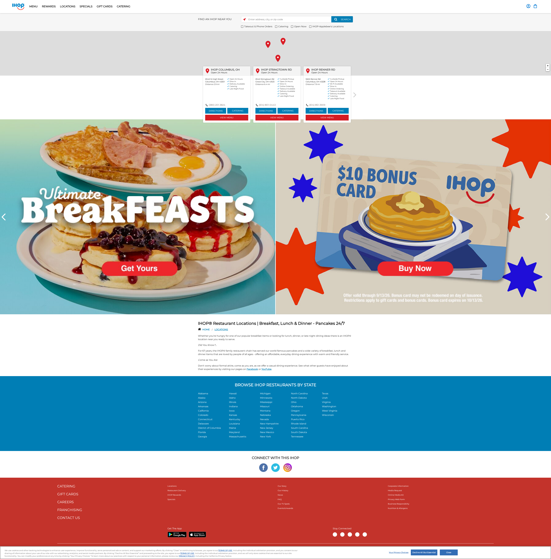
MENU (33, 6)
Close (448, 552)
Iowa (231, 410)
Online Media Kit (396, 495)
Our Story (282, 486)
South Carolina (299, 428)
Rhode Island (298, 423)
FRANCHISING (69, 510)
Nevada (264, 419)
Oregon (295, 410)
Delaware (203, 423)
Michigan (265, 393)
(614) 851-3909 (317, 105)
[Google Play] (177, 534)
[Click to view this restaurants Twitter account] (275, 467)
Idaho (232, 397)
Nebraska (265, 415)
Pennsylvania (298, 415)
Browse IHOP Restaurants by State (275, 384)
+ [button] (548, 65)
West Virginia (329, 410)
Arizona (202, 402)
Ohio (293, 402)
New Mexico (267, 432)
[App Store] (197, 534)
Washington (329, 406)
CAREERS (65, 502)
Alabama (203, 393)
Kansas (233, 415)
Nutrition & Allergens (398, 508)
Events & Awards (285, 508)
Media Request (395, 490)
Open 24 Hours (219, 72)
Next (547, 217)
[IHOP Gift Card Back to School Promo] (413, 216)
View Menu (226, 117)
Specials (171, 499)
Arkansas (203, 406)
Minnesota (266, 397)
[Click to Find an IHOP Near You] (244, 19)
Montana (265, 410)
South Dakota (299, 432)
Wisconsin (328, 415)
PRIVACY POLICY (187, 556)
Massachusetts (237, 436)
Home (206, 329)
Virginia (326, 402)
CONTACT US (68, 518)
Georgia (202, 436)
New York (265, 436)
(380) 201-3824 (217, 105)
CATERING (123, 6)
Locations (171, 486)
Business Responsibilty (398, 504)
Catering (238, 110)
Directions (216, 110)
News (280, 495)
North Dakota (299, 397)
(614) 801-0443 (267, 105)
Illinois (232, 402)
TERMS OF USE (225, 550)
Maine (232, 428)
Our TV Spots (284, 504)
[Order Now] (535, 6)
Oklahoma (297, 406)
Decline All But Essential (424, 552)
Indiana (233, 406)
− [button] (548, 69)
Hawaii (233, 393)
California (203, 410)
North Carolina (299, 393)
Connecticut (205, 419)
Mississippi (266, 402)
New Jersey (266, 428)
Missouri (264, 406)
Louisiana (234, 423)
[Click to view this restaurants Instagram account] (287, 467)
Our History (283, 490)
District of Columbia (209, 428)
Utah (325, 397)
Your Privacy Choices (398, 552)
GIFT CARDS (104, 6)
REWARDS (49, 6)
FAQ (280, 499)
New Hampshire (269, 423)
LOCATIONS (67, 6)
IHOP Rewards (174, 495)
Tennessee (297, 436)
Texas (325, 393)
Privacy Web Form (396, 499)
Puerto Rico (297, 419)
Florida (202, 432)
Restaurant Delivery (176, 490)
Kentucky (234, 419)
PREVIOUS (3, 217)
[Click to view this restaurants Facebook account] (263, 467)
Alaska (201, 397)
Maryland (234, 432)
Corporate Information (398, 486)
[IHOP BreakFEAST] (137, 216)
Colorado (203, 415)
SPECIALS (86, 6)
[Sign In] (528, 6)
